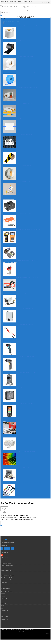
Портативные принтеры (6, 567)
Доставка (25, 1)
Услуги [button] (5, 421)
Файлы (2, 612)
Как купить (20, 1)
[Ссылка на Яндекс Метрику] (48, 633)
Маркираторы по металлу (6, 570)
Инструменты (3, 582)
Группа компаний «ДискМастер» (11, 629)
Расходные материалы (5, 563)
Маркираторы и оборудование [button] (11, 262)
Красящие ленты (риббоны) (6, 577)
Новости (2, 1)
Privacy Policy (18, 630)
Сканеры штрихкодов (5, 584)
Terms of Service (23, 630)
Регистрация (44, 2)
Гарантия (2, 596)
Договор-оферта (4, 598)
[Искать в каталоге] (1, 15)
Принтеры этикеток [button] (8, 199)
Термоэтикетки (3, 572)
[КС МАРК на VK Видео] (1, 548)
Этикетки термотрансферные (7, 575)
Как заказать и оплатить (5, 591)
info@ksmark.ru (30, 16)
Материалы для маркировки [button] (11, 22)
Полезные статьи (12, 1)
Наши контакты (4, 619)
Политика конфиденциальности (7, 600)
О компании (3, 603)
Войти (49, 2)
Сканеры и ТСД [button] (7, 342)
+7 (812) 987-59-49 (21, 16)
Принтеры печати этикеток (6, 565)
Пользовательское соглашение (27, 629)
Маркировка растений (5, 579)
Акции (6, 1)
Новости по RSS (4, 557)
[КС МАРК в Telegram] (8, 548)
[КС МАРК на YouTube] (5, 548)
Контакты (30, 1)
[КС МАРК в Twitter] (12, 548)
